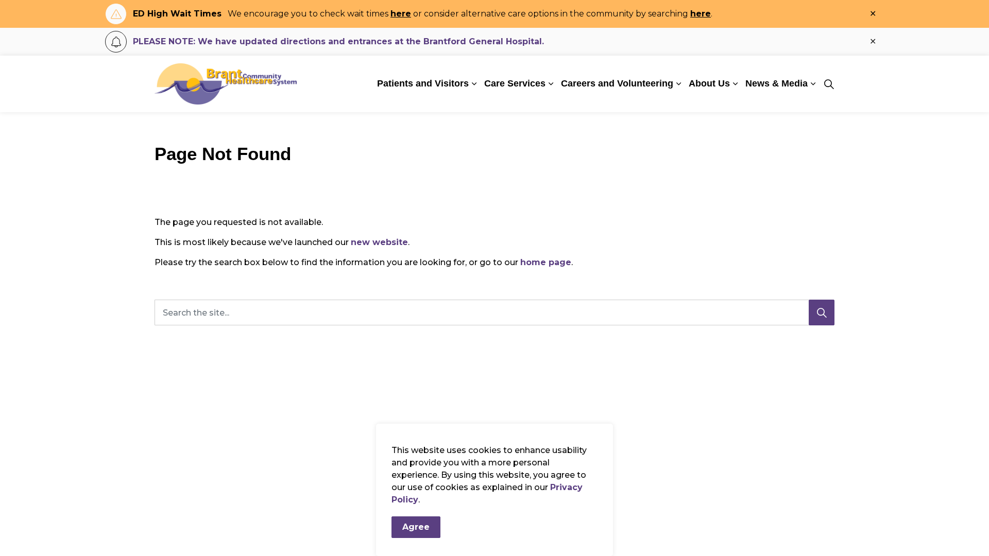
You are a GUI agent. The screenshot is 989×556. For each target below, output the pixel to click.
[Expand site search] (828, 84)
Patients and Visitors (423, 83)
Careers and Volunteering (617, 83)
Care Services (514, 83)
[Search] (821, 312)
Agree (416, 527)
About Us (709, 83)
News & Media (776, 83)
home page (545, 262)
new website (379, 242)
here (400, 14)
